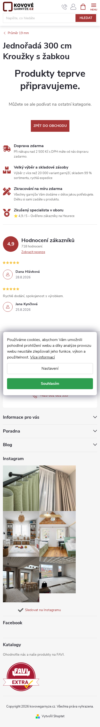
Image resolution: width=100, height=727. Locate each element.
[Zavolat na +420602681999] (64, 7)
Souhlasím (50, 383)
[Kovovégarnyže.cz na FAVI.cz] (21, 676)
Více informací (42, 357)
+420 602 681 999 (54, 395)
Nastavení (50, 368)
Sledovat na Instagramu (43, 610)
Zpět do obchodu (50, 125)
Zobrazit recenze (33, 252)
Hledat (86, 18)
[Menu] (93, 6)
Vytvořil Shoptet (53, 716)
